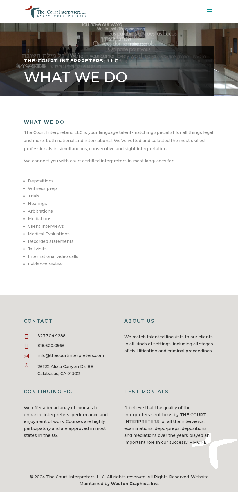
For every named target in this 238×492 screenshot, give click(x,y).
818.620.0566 (51, 345)
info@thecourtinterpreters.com (70, 355)
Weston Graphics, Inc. (135, 483)
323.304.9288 (51, 335)
